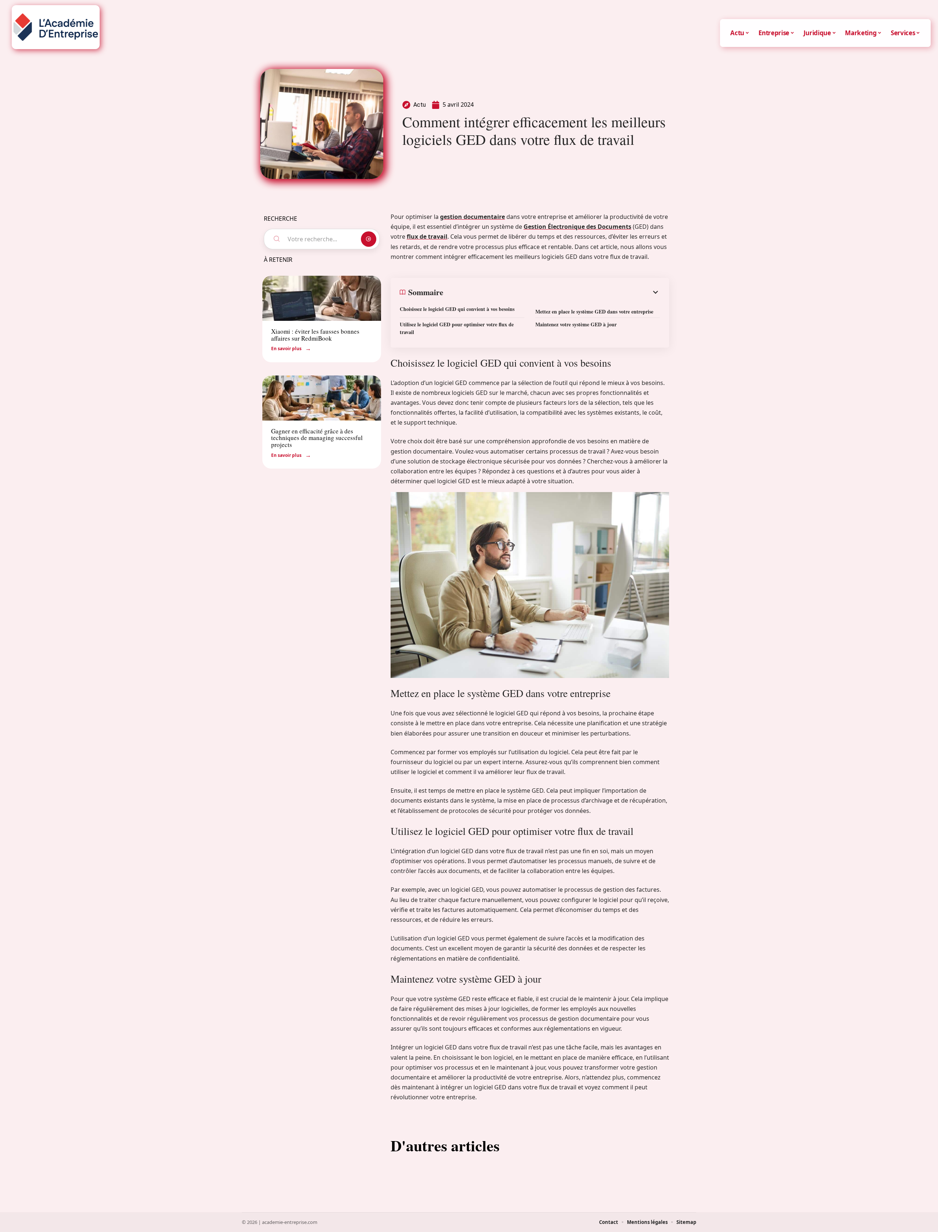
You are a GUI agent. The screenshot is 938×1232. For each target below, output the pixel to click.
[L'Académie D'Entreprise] (56, 27)
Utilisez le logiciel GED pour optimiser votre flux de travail (457, 328)
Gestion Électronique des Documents (577, 227)
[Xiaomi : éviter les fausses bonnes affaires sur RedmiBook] (321, 298)
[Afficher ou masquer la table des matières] (551, 292)
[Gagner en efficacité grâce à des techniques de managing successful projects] (321, 398)
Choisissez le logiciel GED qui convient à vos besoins (457, 309)
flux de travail (427, 236)
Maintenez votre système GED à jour (576, 324)
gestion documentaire (472, 217)
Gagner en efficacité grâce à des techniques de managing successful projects (317, 438)
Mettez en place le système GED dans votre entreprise (594, 311)
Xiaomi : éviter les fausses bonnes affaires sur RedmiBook (315, 334)
